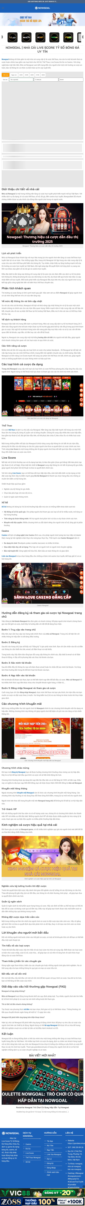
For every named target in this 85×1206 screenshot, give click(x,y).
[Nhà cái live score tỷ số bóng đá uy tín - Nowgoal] (42, 8)
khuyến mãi (22, 793)
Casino (4, 535)
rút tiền (26, 1009)
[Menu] (3, 8)
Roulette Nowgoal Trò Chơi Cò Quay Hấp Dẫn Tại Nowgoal (42, 1107)
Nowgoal (5, 59)
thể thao (12, 430)
